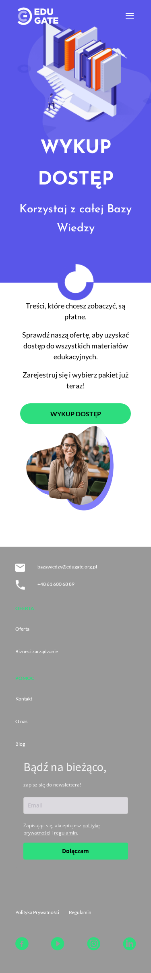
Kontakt (23, 699)
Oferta (22, 629)
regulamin (65, 832)
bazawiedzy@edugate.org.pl (67, 567)
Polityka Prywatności (37, 912)
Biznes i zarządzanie (36, 651)
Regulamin (80, 912)
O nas (21, 721)
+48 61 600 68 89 (55, 584)
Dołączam (75, 851)
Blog (20, 744)
